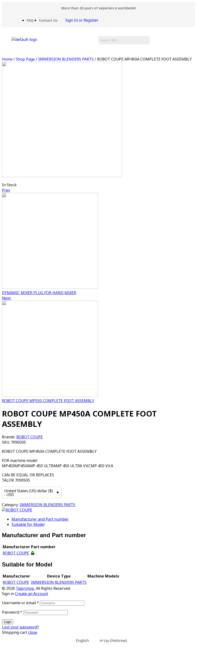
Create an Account (31, 593)
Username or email (20, 602)
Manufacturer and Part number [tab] (44, 535)
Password (12, 612)
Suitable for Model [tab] (27, 564)
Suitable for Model (28, 524)
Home (7, 59)
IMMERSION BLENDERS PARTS (66, 59)
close (32, 632)
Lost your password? (20, 627)
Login (7, 622)
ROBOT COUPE (29, 437)
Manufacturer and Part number (40, 519)
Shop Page (25, 59)
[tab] (103, 519)
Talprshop (25, 588)
